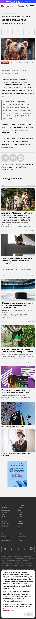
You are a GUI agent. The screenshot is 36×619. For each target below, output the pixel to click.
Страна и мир (5, 523)
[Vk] (4, 549)
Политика (4, 512)
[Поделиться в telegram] (29, 32)
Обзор (19, 509)
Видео (3, 533)
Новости (8, 13)
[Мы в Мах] (21, 6)
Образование (21, 516)
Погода (3, 528)
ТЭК (19, 525)
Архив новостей (5, 538)
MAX (12, 169)
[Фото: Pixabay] (18, 49)
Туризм (20, 521)
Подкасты (20, 514)
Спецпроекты (21, 538)
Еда (19, 528)
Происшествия (22, 503)
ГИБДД (20, 540)
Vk (22, 167)
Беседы (3, 505)
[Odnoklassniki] (11, 549)
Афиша (3, 518)
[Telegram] (18, 549)
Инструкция (4, 525)
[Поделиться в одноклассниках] (18, 32)
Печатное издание (6, 540)
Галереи (20, 533)
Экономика (21, 518)
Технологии (4, 521)
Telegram (5, 167)
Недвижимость (5, 509)
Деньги (3, 514)
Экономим (21, 505)
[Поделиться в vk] (7, 32)
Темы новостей (22, 535)
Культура (20, 512)
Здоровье (20, 523)
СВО (2, 503)
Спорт (3, 516)
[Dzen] (24, 549)
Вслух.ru (7, 6)
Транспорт (4, 507)
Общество (14, 13)
